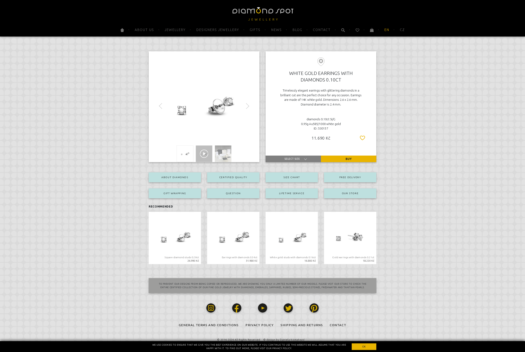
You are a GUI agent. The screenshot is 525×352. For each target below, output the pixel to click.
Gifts (255, 30)
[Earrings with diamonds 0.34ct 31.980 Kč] (233, 238)
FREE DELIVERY (350, 177)
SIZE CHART (291, 177)
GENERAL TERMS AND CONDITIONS (209, 325)
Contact (322, 30)
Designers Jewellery (217, 30)
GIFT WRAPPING (174, 193)
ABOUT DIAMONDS (174, 177)
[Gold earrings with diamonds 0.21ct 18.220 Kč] (350, 238)
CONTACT (338, 325)
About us (144, 30)
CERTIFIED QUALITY (233, 177)
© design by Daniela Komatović (284, 339)
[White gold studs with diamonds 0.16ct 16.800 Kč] (292, 238)
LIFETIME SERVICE (292, 193)
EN (386, 30)
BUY (349, 159)
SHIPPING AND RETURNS (302, 325)
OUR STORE (350, 193)
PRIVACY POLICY (259, 325)
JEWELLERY (175, 30)
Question (233, 193)
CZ (402, 30)
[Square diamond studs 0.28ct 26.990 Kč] (175, 238)
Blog (297, 30)
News (276, 30)
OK (364, 346)
